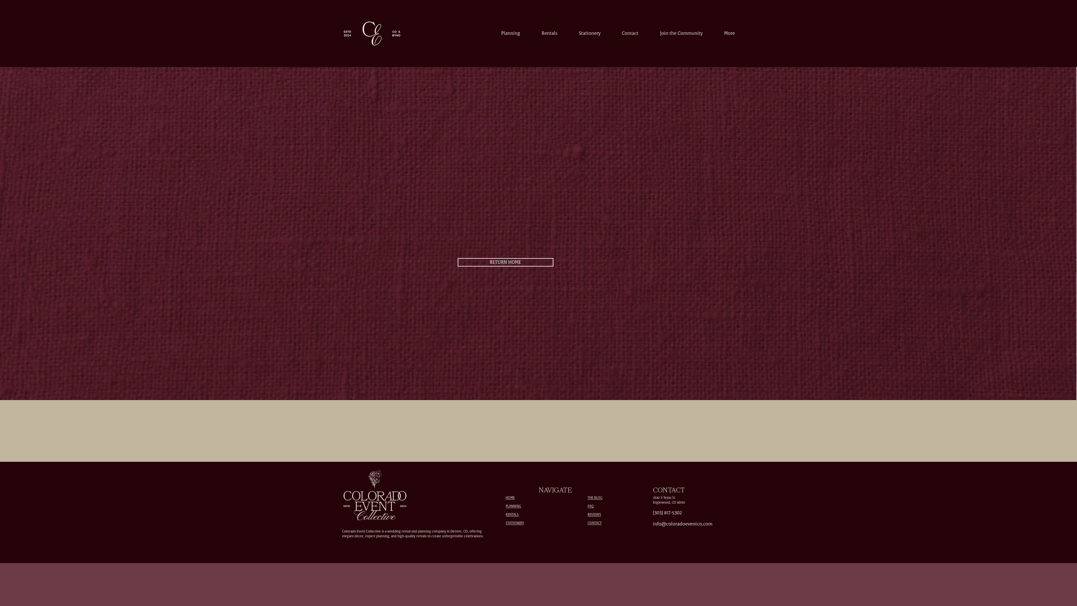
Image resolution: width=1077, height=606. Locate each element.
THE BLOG (595, 498)
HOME (510, 498)
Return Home (505, 262)
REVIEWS (594, 515)
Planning (510, 33)
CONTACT (595, 523)
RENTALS (512, 515)
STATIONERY (515, 523)
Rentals (549, 33)
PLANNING (513, 506)
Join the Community (681, 33)
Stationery (589, 33)
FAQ (591, 506)
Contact (630, 33)
